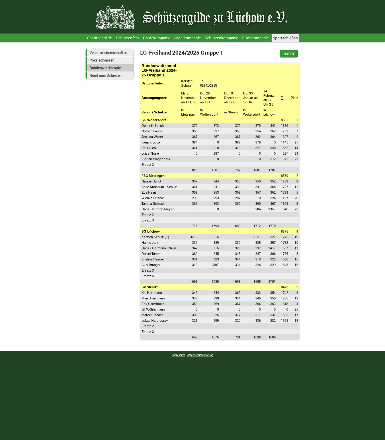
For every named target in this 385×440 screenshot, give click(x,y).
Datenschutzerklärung (200, 355)
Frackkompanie (255, 37)
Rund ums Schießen (106, 75)
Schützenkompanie (221, 37)
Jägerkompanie (187, 37)
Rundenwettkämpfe (105, 67)
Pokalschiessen (102, 60)
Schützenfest (127, 37)
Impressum (178, 355)
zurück (288, 53)
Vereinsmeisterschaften (108, 52)
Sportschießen (285, 37)
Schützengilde (99, 37)
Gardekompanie (156, 37)
